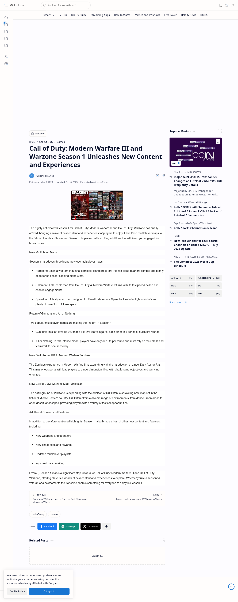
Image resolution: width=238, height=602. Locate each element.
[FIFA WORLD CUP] (197, 256)
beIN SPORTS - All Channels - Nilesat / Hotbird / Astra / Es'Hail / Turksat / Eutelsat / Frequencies (198, 211)
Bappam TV (226, 595)
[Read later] (157, 175)
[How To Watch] (122, 15)
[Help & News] (188, 15)
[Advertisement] (126, 49)
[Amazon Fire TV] (209, 278)
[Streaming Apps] (100, 15)
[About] (6, 56)
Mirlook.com (18, 5)
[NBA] (182, 293)
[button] (6, 5)
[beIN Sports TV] (195, 223)
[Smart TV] (48, 15)
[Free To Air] (170, 15)
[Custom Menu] (6, 38)
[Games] (54, 514)
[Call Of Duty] (38, 514)
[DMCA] (204, 15)
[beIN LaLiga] (201, 202)
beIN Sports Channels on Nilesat (195, 228)
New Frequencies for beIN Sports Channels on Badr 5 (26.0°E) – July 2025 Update (196, 245)
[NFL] (209, 293)
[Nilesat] (208, 223)
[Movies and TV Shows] (147, 15)
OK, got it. (49, 591)
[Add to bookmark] (218, 141)
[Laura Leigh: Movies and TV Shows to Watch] (131, 498)
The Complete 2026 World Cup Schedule (194, 263)
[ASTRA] (190, 202)
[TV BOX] (62, 15)
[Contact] (6, 63)
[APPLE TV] (182, 278)
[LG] (209, 285)
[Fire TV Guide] (79, 15)
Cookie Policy (17, 591)
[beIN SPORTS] (194, 172)
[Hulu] (182, 285)
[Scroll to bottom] (231, 587)
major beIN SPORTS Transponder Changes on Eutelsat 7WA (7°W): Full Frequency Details (198, 181)
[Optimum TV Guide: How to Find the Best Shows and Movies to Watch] (63, 498)
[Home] (6, 17)
